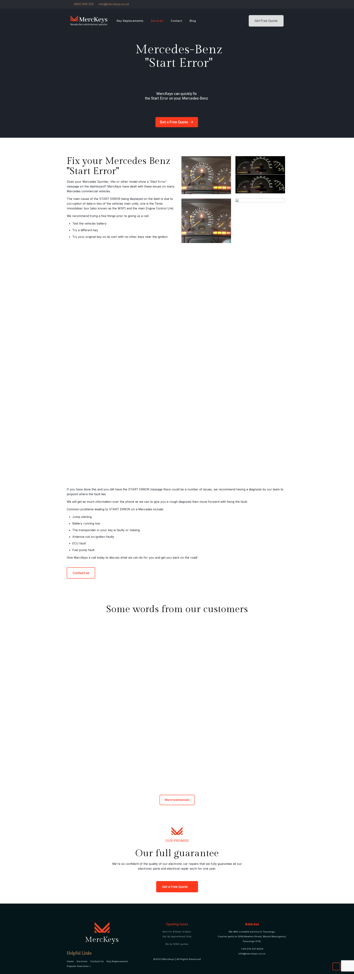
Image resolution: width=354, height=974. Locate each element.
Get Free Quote (266, 21)
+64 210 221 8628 (252, 948)
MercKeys (120, 638)
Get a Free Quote (177, 122)
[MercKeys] (88, 20)
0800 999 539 (84, 4)
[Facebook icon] (281, 4)
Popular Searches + (79, 966)
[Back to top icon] (336, 966)
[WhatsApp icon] (276, 4)
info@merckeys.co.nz (114, 4)
